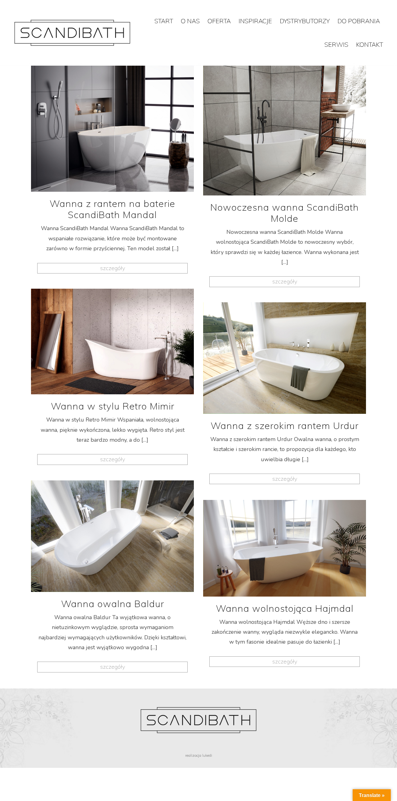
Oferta (219, 21)
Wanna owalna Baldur (112, 604)
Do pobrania (358, 21)
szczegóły (112, 268)
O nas (190, 21)
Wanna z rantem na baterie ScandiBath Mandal (112, 209)
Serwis (336, 44)
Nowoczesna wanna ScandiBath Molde (284, 212)
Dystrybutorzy (305, 21)
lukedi (207, 755)
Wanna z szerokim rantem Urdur (285, 425)
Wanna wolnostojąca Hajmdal (285, 608)
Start (163, 21)
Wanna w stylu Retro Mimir (112, 406)
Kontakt (369, 44)
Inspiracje (255, 21)
